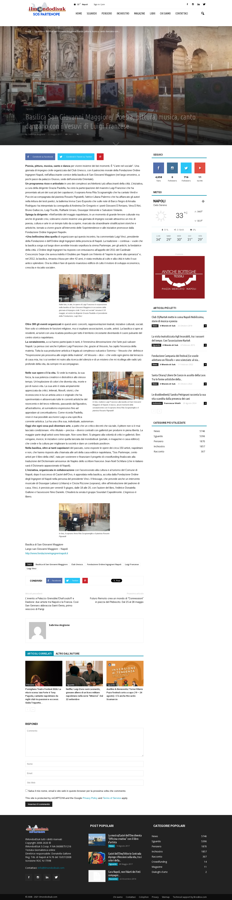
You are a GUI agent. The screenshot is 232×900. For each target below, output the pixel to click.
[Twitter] (204, 4)
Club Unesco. (77, 564)
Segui (172, 164)
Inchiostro (123, 13)
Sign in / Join (99, 4)
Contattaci (181, 13)
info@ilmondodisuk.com (51, 867)
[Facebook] (187, 4)
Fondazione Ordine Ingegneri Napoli (104, 564)
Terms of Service (112, 798)
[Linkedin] (198, 4)
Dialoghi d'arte (160, 871)
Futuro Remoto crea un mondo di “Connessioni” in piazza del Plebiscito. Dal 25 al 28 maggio (117, 600)
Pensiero (107, 13)
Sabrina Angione (36, 134)
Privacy (155, 897)
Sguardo (92, 13)
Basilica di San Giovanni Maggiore (52, 564)
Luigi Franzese (132, 564)
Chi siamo (165, 13)
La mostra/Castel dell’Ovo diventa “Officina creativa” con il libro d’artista (125, 839)
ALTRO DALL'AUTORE (67, 653)
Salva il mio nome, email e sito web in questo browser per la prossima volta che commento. (77, 790)
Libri (152, 13)
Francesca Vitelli (172, 403)
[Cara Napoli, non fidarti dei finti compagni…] (96, 876)
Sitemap (166, 897)
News (155, 326)
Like (158, 164)
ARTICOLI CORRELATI (39, 653)
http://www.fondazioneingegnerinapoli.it (46, 553)
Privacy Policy (90, 798)
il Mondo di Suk (167, 325)
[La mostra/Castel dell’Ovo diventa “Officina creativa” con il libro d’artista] (96, 840)
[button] (203, 14)
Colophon (144, 897)
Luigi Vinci (31, 568)
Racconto (159, 451)
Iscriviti (199, 164)
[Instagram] (192, 4)
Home (79, 13)
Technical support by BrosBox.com (190, 897)
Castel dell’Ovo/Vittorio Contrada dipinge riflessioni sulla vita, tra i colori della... (125, 857)
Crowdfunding (159, 861)
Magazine (139, 13)
